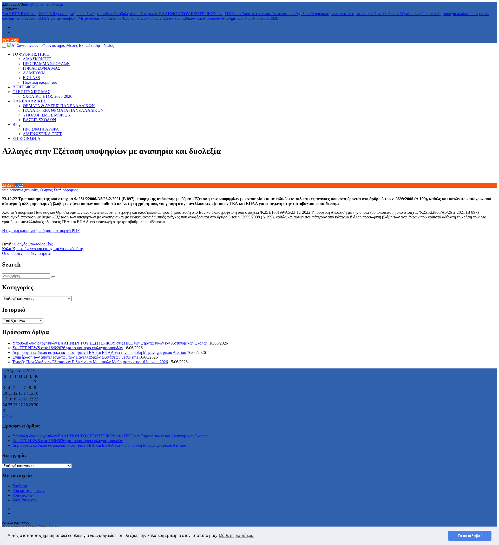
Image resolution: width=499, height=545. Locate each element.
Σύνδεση (19, 486)
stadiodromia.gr (15, 190)
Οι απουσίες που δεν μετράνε (26, 253)
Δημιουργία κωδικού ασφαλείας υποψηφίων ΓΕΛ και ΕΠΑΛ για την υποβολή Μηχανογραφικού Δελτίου (99, 352)
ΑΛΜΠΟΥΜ (34, 73)
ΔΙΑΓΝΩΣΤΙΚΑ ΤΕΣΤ (42, 134)
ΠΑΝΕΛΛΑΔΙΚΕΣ (29, 101)
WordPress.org (24, 500)
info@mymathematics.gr (43, 4)
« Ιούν (7, 416)
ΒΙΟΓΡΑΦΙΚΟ (24, 87)
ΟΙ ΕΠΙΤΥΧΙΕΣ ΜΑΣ (31, 91)
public (33, 190)
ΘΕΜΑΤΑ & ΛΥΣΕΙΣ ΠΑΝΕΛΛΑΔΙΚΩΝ (59, 105)
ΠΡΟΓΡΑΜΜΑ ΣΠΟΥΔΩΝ (46, 63)
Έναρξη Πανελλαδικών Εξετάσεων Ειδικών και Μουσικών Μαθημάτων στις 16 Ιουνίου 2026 (200, 18)
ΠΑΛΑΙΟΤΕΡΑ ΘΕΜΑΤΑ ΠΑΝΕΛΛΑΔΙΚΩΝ (63, 110)
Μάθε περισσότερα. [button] (236, 535)
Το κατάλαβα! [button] (470, 536)
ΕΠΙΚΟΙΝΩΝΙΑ (26, 138)
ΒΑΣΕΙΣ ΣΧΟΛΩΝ (39, 120)
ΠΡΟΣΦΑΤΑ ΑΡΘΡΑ (41, 129)
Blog (16, 124)
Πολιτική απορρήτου (40, 82)
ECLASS (10, 40)
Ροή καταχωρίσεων (28, 490)
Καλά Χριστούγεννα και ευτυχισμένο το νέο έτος (42, 248)
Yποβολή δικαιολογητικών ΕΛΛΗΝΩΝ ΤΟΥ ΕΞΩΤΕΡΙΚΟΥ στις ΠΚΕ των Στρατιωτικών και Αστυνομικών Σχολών (212, 13)
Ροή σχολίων (23, 495)
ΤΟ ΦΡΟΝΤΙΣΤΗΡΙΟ (31, 54)
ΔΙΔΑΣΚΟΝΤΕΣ (37, 59)
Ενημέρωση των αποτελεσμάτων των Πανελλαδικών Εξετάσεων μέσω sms (373, 13)
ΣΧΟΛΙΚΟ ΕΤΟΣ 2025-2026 (47, 96)
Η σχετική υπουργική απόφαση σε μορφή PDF (41, 230)
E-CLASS (31, 77)
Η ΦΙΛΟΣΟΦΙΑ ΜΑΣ (41, 68)
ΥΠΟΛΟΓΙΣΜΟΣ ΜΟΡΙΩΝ (47, 115)
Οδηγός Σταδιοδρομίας (59, 190)
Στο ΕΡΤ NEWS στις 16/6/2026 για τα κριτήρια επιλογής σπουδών (58, 13)
